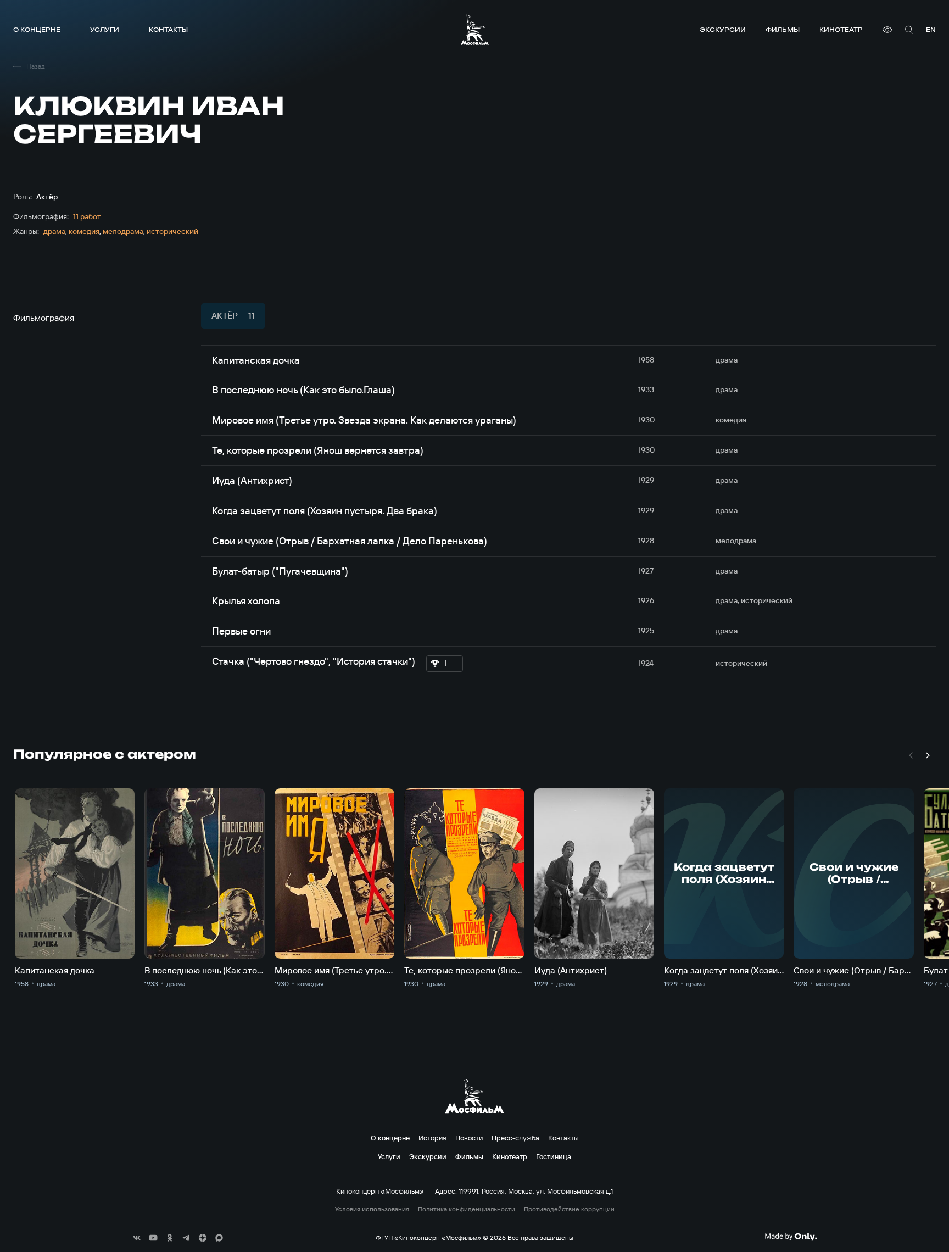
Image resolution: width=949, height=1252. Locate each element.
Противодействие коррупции (569, 1209)
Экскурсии (723, 29)
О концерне (36, 29)
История (432, 1137)
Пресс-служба (515, 1137)
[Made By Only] (790, 1236)
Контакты (168, 29)
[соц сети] (136, 1237)
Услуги (104, 29)
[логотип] (475, 29)
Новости (469, 1137)
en (931, 29)
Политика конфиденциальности (466, 1209)
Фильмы (783, 29)
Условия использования (372, 1209)
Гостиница (553, 1156)
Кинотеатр (841, 29)
